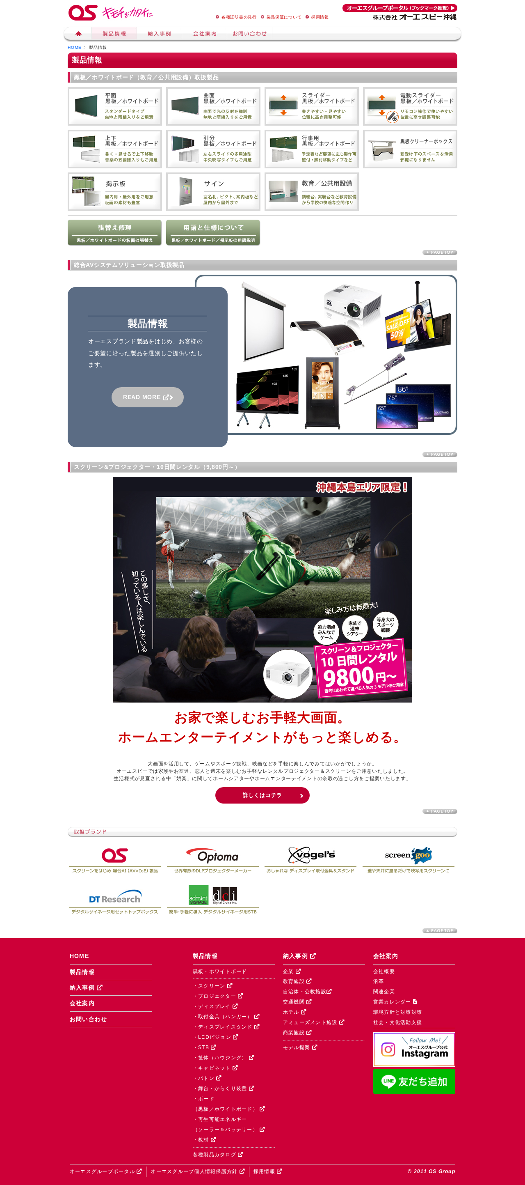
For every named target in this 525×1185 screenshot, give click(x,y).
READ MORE (145, 397)
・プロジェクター (215, 996)
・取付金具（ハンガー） (223, 1017)
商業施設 (294, 1033)
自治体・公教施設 (304, 991)
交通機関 (294, 1002)
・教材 (202, 1140)
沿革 (378, 981)
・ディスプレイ (213, 1006)
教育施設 (294, 981)
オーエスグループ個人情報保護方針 (195, 1171)
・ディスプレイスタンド (223, 1027)
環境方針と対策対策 (397, 1012)
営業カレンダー (393, 1002)
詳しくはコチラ (262, 795)
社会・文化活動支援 (397, 1022)
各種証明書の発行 (239, 17)
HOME (75, 47)
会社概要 (384, 971)
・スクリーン (210, 986)
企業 (289, 971)
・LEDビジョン (213, 1037)
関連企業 (384, 991)
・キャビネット (213, 1068)
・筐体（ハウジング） (221, 1058)
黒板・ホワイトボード (220, 971)
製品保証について (284, 17)
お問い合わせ (88, 1019)
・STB (202, 1047)
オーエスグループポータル (103, 1171)
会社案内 (204, 34)
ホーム (78, 34)
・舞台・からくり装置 (221, 1088)
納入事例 (159, 34)
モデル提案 (297, 1047)
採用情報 (320, 17)
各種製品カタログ (215, 1154)
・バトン (204, 1078)
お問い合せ (249, 34)
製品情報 (114, 34)
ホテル (292, 1012)
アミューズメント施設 (311, 1022)
